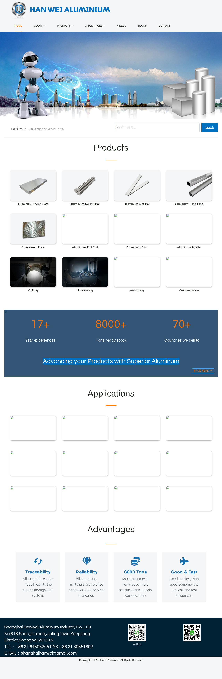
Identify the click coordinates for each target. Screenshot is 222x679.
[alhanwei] (61, 9)
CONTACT (164, 25)
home (18, 25)
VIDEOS (121, 25)
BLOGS (142, 25)
